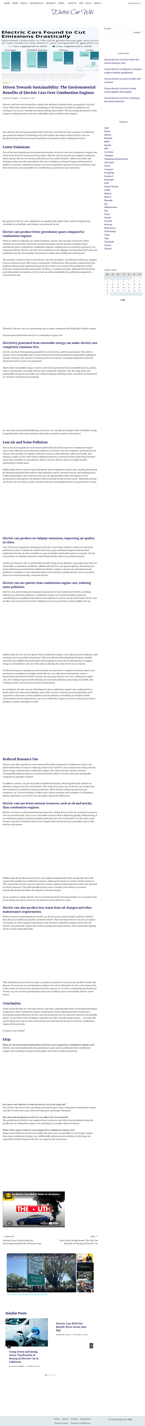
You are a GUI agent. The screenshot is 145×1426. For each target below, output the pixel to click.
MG (106, 211)
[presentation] (26, 1332)
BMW (106, 142)
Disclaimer (85, 1419)
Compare (108, 169)
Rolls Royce (110, 228)
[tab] (45, 1375)
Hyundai (108, 200)
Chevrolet (109, 162)
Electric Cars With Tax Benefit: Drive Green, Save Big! (71, 1327)
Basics (24, 3)
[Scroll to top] (139, 1422)
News (15, 3)
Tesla (107, 235)
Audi (106, 128)
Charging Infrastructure (116, 159)
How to (72, 3)
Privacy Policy (61, 1423)
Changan (108, 155)
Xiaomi (108, 248)
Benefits (51, 3)
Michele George (64, 1335)
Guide (107, 190)
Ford (106, 183)
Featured (108, 176)
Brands (107, 145)
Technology (37, 3)
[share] (72, 1256)
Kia (106, 204)
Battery (107, 135)
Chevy (107, 166)
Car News (108, 152)
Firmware (109, 180)
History (108, 193)
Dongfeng (109, 173)
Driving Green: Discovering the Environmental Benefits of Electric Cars (22, 1240)
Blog (88, 3)
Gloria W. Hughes (11, 98)
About (65, 1419)
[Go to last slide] (9, 1345)
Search (107, 28)
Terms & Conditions (80, 1423)
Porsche (108, 221)
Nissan (107, 217)
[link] (10, 1257)
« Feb (122, 300)
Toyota (107, 245)
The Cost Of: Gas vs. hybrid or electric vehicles (36, 1257)
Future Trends (111, 186)
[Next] (91, 1345)
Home (7, 3)
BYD (106, 148)
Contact (74, 1419)
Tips (81, 3)
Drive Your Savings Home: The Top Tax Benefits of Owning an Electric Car (79, 1240)
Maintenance (110, 207)
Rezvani (108, 224)
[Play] (85, 1276)
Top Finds (109, 242)
